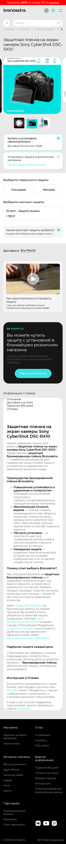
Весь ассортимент (14, 764)
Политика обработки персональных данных (49, 790)
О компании (42, 735)
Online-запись (11, 743)
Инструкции (43, 783)
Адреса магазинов (33, 373)
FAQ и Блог (42, 745)
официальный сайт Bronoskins (28, 638)
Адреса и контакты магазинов (15, 737)
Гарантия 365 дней (46, 767)
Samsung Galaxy (13, 775)
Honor (7, 785)
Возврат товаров (45, 778)
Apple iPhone (11, 769)
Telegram (23, 708)
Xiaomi (7, 790)
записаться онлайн (20, 628)
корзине (54, 2)
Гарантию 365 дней (28, 605)
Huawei (7, 780)
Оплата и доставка (46, 773)
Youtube (12, 690)
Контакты (41, 740)
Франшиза (10, 819)
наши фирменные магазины (25, 620)
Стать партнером (14, 824)
